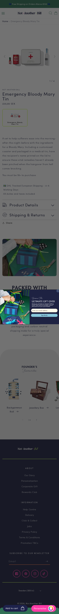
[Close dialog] (58, 291)
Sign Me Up (44, 315)
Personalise (40, 608)
